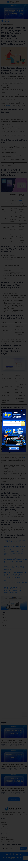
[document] (14, 430)
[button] (24, 413)
